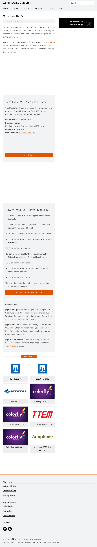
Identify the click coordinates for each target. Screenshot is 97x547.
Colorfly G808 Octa (16, 424)
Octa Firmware (11, 346)
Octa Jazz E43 (16, 379)
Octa (10, 21)
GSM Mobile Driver (16, 3)
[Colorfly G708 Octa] (42, 398)
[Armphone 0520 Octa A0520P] (42, 444)
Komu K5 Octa (15, 401)
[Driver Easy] (76, 26)
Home (6, 21)
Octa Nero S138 (42, 379)
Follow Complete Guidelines (29, 292)
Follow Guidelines (27, 132)
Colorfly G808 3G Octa (15, 447)
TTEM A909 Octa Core (42, 424)
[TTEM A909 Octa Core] (42, 421)
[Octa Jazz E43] (15, 376)
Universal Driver (10, 486)
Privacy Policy (9, 495)
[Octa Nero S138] (42, 376)
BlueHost (37, 539)
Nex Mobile (7, 511)
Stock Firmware (9, 491)
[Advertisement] (29, 74)
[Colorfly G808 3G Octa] (15, 444)
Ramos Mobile (9, 516)
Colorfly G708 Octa (42, 401)
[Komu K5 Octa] (15, 398)
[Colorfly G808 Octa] (15, 421)
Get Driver (29, 155)
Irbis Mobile (8, 506)
